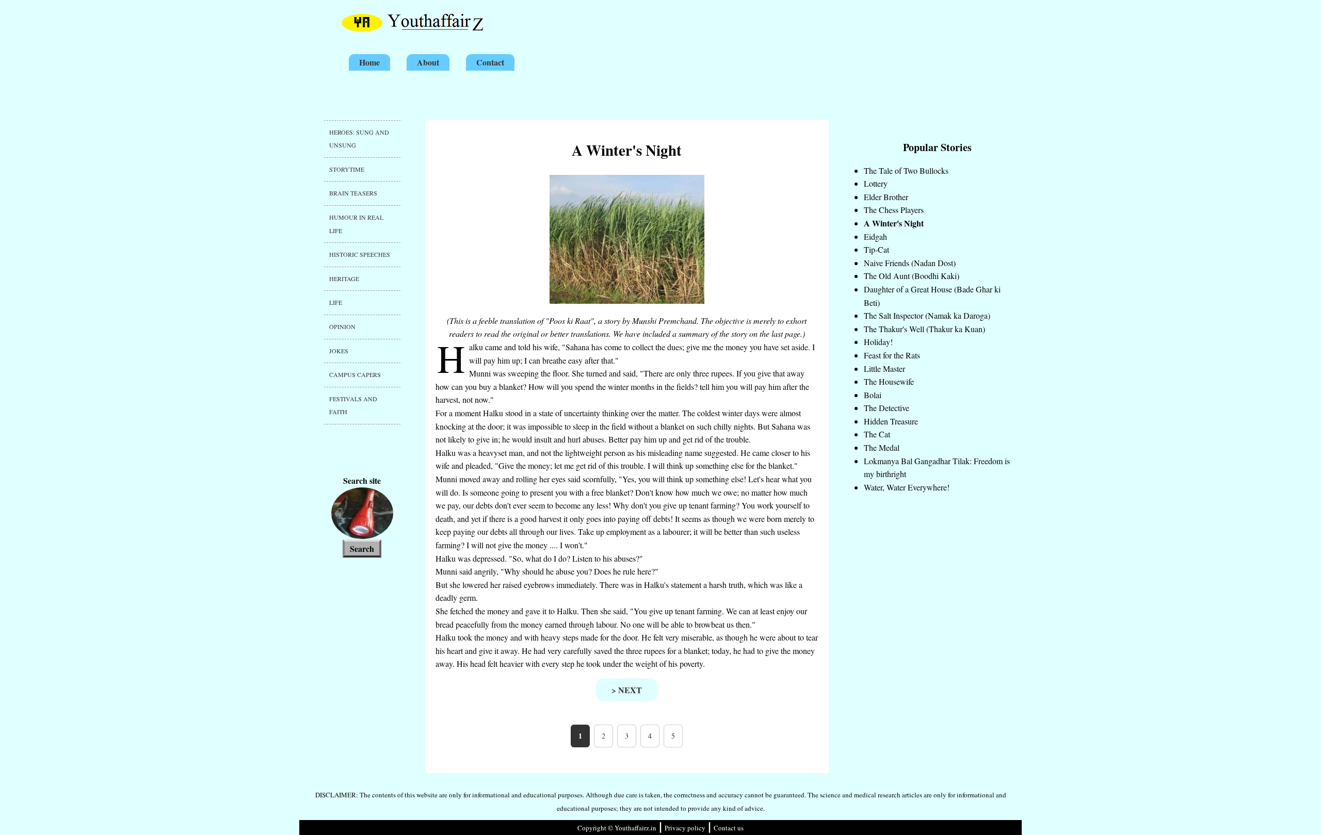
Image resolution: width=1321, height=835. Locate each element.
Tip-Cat (876, 249)
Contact (490, 62)
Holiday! (878, 341)
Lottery (876, 183)
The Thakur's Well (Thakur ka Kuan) (924, 328)
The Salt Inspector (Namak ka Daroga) (927, 315)
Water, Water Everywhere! (906, 487)
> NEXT (626, 690)
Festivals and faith (353, 405)
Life (335, 302)
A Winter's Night (894, 223)
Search (362, 548)
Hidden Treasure (891, 421)
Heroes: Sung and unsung (359, 139)
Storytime (346, 169)
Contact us (729, 827)
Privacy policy (685, 827)
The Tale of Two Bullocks (906, 170)
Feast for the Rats (892, 355)
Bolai (872, 394)
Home (369, 62)
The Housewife (889, 381)
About (428, 62)
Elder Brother (886, 196)
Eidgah (875, 236)
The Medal (881, 447)
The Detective (886, 407)
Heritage (344, 278)
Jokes (338, 351)
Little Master (884, 368)
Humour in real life (356, 224)
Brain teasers (353, 193)
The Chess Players (894, 209)
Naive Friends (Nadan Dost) (910, 262)
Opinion (342, 326)
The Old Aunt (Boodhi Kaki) (911, 275)
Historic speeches (359, 254)
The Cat (877, 434)
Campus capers (355, 374)
